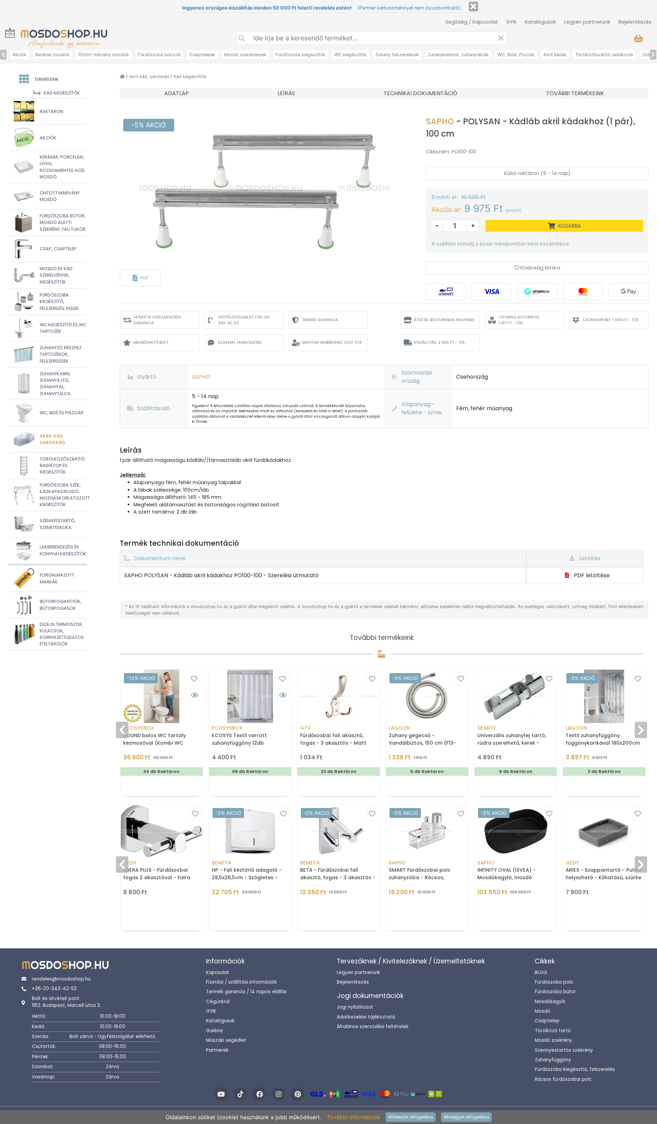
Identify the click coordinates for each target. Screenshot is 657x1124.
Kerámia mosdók (52, 54)
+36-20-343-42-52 (54, 988)
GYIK (511, 21)
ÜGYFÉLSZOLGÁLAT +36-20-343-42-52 (244, 320)
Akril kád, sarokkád (149, 76)
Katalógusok (540, 21)
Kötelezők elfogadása (410, 1117)
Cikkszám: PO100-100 (451, 151)
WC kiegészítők (350, 54)
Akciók (19, 54)
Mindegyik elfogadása (466, 1117)
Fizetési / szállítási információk (241, 982)
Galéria (214, 1030)
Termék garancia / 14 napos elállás (246, 991)
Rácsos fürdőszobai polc (563, 1079)
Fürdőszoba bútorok (159, 54)
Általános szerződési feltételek (373, 1026)
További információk (353, 1117)
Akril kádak (554, 54)
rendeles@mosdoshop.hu (61, 979)
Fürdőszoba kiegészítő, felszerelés (575, 1069)
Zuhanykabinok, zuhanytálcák (458, 54)
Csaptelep (547, 1021)
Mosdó (542, 1011)
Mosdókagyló (550, 1001)
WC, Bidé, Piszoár (516, 54)
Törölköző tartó (553, 1030)
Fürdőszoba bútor (555, 991)
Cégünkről (218, 1001)
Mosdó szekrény (553, 1040)
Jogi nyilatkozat (355, 1007)
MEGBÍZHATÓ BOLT (150, 342)
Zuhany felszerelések (397, 54)
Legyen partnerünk (587, 21)
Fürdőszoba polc (554, 982)
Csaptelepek (202, 54)
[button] (140, 277)
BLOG (541, 972)
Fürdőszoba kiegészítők (300, 54)
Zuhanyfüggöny (553, 1060)
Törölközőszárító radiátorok (604, 54)
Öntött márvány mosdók (103, 54)
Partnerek (217, 1050)
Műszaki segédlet (226, 1040)
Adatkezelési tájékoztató (366, 1017)
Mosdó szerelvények (245, 54)
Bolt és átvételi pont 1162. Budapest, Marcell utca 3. (66, 1002)
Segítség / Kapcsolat (472, 21)
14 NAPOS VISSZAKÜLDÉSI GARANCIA (157, 320)
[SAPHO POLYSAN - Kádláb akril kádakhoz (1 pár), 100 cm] (265, 188)
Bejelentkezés (635, 21)
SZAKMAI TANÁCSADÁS (240, 342)
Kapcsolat (217, 972)
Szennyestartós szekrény (564, 1050)
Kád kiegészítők (189, 76)
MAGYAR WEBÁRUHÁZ (332, 342)
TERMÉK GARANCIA (320, 320)
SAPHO (441, 121)
